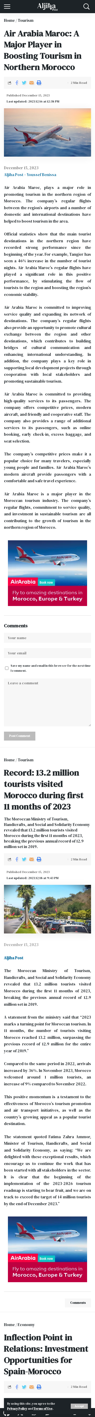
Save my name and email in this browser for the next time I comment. (51, 668)
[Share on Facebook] (16, 83)
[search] (86, 6)
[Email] (31, 83)
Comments (78, 1303)
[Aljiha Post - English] (47, 6)
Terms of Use (43, 1408)
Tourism (26, 20)
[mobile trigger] (8, 6)
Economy (26, 1324)
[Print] (38, 83)
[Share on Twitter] (24, 83)
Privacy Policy (17, 1408)
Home (9, 20)
